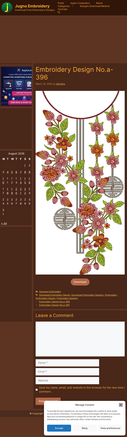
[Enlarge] (120, 94)
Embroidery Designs (67, 298)
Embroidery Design (45, 298)
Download (80, 281)
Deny (85, 428)
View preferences (110, 428)
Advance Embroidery (50, 291)
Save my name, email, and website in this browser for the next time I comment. (82, 389)
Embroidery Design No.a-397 (54, 305)
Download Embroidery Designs (87, 295)
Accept (59, 428)
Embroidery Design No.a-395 (54, 301)
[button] (120, 404)
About (99, 3)
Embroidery (111, 295)
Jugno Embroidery (32, 6)
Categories (64, 6)
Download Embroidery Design (54, 295)
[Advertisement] (63, 38)
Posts (61, 3)
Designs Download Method (94, 6)
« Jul (4, 223)
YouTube (62, 9)
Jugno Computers (80, 3)
